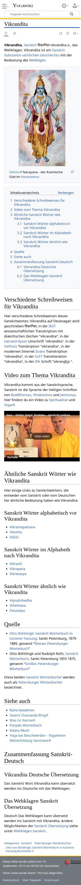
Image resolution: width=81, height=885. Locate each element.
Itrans (40, 351)
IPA (37, 361)
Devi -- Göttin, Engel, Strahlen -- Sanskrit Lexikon (38, 415)
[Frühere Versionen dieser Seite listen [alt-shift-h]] (68, 33)
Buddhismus (21, 395)
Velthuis (10, 346)
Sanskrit (30, 45)
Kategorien (11, 843)
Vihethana (18, 605)
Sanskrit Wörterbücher (44, 677)
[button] (42, 436)
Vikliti (14, 537)
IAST (52, 326)
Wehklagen (37, 60)
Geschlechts (49, 55)
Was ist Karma (21, 720)
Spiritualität (58, 400)
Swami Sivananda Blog (28, 715)
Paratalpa (17, 610)
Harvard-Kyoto (15, 341)
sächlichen (30, 55)
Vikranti (16, 563)
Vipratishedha (21, 600)
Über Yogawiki (31, 880)
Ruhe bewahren (22, 710)
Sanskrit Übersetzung (51, 826)
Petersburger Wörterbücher (40, 682)
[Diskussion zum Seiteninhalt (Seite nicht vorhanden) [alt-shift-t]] (15, 33)
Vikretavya (18, 574)
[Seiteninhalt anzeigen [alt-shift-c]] (6, 33)
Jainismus (68, 395)
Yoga (8, 405)
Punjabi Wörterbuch (26, 725)
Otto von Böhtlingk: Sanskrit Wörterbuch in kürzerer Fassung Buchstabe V (40, 849)
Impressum (51, 880)
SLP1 (38, 356)
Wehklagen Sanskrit (30, 831)
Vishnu (14, 172)
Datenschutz (11, 880)
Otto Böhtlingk (22, 633)
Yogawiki (23, 5)
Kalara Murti (19, 730)
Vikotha (16, 532)
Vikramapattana (22, 527)
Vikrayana (17, 568)
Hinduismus (30, 177)
